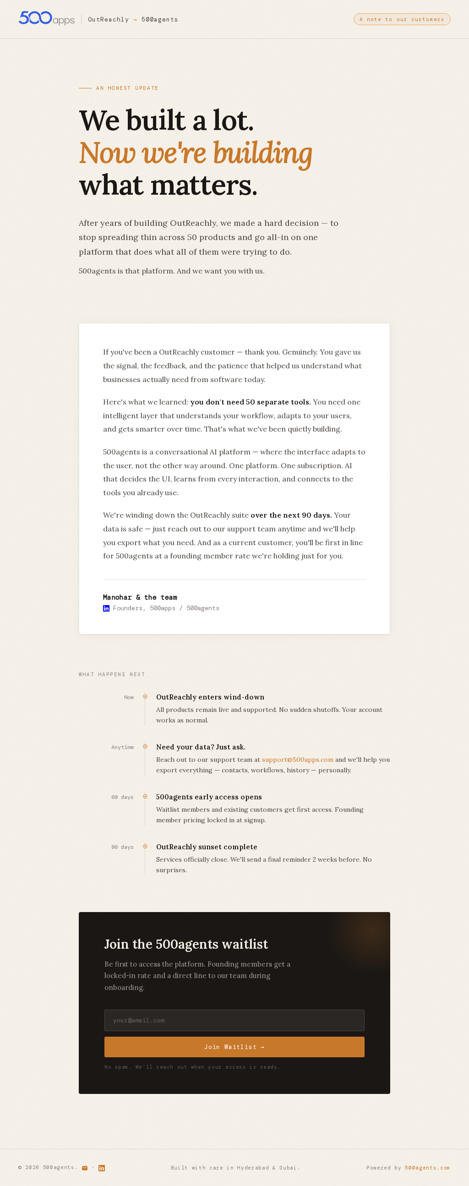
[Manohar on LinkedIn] (106, 608)
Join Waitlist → (234, 1047)
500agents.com (428, 1167)
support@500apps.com (297, 759)
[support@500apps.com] (85, 1167)
